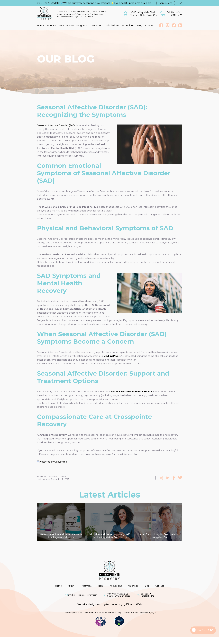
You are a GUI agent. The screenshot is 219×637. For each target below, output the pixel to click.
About (50, 25)
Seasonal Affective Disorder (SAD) (56, 125)
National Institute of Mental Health (131, 391)
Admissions (165, 3)
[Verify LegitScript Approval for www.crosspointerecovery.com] (119, 625)
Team (101, 586)
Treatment (86, 586)
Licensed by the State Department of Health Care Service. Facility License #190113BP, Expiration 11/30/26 (109, 613)
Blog (139, 25)
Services (96, 25)
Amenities (128, 25)
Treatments (65, 25)
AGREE (102, 634)
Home (40, 25)
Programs (82, 25)
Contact (149, 25)
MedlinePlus (111, 356)
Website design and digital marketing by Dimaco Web (109, 604)
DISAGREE (115, 634)
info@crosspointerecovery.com (82, 595)
